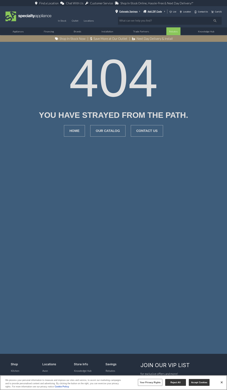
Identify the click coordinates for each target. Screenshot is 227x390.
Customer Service (102, 3)
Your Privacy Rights (150, 382)
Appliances (18, 31)
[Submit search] (215, 21)
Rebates (173, 31)
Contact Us (147, 131)
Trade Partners (141, 31)
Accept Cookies (199, 382)
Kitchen (15, 370)
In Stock (62, 20)
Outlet (75, 20)
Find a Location (49, 3)
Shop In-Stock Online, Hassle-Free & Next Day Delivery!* (156, 3)
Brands (77, 31)
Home (74, 131)
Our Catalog (108, 131)
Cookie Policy (62, 386)
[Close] (221, 382)
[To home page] (28, 16)
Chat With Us (74, 3)
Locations (89, 20)
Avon (45, 370)
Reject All (175, 382)
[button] (171, 12)
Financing (49, 31)
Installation (107, 31)
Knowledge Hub (206, 31)
